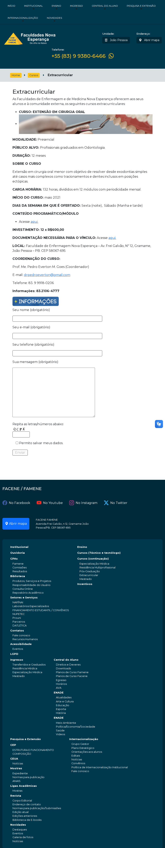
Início (11, 5)
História (61, 712)
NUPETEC (18, 614)
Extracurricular (88, 575)
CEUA (14, 758)
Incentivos (84, 584)
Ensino (56, 5)
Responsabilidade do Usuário (31, 585)
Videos (60, 734)
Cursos (33, 75)
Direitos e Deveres (68, 664)
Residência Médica (24, 668)
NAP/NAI (17, 602)
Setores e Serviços (24, 597)
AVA (58, 687)
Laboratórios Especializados (30, 606)
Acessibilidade (21, 644)
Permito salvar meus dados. (40, 443)
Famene (18, 563)
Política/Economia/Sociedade (75, 726)
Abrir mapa (151, 40)
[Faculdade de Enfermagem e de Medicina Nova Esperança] (29, 38)
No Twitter (118, 503)
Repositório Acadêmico (28, 592)
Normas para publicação (28, 777)
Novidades (54, 17)
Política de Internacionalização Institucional (99, 767)
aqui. (34, 222)
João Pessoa (118, 40)
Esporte (61, 709)
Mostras (16, 768)
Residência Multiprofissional (97, 567)
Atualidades (63, 697)
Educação (62, 705)
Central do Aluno (105, 5)
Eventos (17, 648)
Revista (15, 795)
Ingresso (76, 5)
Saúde (60, 730)
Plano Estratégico (82, 748)
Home (16, 75)
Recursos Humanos (25, 639)
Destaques (19, 829)
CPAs (14, 558)
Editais (75, 755)
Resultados (19, 571)
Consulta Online (22, 588)
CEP (13, 744)
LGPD (14, 653)
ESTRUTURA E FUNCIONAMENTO (33, 750)
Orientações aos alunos (86, 751)
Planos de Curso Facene (72, 676)
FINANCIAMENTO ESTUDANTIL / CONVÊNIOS (40, 610)
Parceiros (18, 621)
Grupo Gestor (80, 743)
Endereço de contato (26, 804)
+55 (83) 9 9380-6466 (79, 56)
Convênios (78, 763)
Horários (61, 683)
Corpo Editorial (22, 800)
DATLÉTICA (19, 625)
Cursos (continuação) (93, 558)
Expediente (20, 773)
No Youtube (53, 503)
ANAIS (16, 781)
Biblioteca (17, 576)
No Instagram (86, 503)
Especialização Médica (94, 563)
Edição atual (20, 812)
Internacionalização (23, 17)
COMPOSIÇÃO (21, 753)
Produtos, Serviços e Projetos (31, 581)
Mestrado (85, 579)
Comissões (19, 567)
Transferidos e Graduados (28, 664)
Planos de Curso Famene (72, 672)
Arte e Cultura (65, 701)
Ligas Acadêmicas (23, 785)
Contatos (17, 630)
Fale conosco (21, 635)
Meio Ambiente (66, 722)
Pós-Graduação (89, 571)
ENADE (59, 692)
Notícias (17, 763)
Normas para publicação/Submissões (36, 808)
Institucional (33, 5)
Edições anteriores (24, 815)
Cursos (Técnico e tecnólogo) (99, 552)
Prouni (16, 617)
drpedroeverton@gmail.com (47, 275)
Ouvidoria (17, 552)
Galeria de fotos (22, 837)
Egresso (61, 680)
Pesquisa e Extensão (141, 5)
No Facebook (19, 503)
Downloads (63, 668)
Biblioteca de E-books (26, 819)
